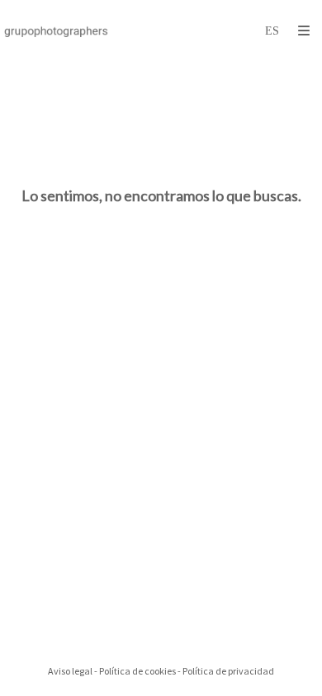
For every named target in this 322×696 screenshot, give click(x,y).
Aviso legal (70, 671)
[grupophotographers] (56, 31)
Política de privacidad (228, 671)
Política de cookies (137, 671)
